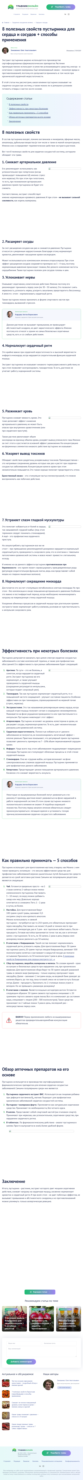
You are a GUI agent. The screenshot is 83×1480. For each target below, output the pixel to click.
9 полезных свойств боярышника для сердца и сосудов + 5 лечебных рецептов (14, 1323)
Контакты (41, 14)
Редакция (25, 14)
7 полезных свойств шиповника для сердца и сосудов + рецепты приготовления (41, 1323)
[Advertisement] (21, 220)
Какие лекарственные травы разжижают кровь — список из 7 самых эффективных (23, 1426)
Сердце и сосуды (11, 1309)
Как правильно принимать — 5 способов (28, 112)
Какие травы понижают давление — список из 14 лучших (25, 1415)
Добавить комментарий (21, 1361)
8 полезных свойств (18, 104)
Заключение (15, 121)
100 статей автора (64, 1387)
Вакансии (33, 14)
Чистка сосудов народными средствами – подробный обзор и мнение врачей (24, 1383)
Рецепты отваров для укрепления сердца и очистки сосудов (67, 1324)
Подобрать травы (62, 7)
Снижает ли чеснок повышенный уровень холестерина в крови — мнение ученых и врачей (24, 1404)
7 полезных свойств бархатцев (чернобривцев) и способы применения (23, 1394)
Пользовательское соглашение (52, 1461)
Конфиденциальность (72, 1461)
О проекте (17, 14)
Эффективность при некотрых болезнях (28, 108)
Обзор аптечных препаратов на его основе (30, 117)
